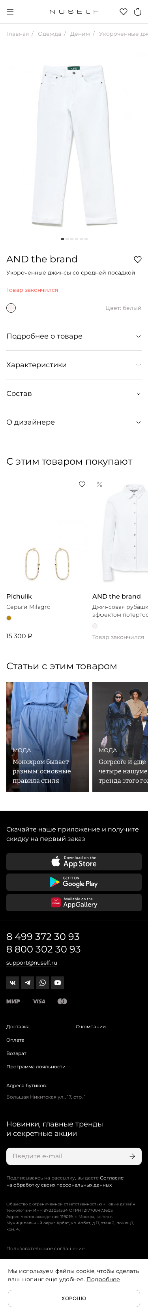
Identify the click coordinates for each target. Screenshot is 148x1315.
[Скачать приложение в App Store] (74, 861)
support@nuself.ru (31, 962)
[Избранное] (123, 12)
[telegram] (27, 982)
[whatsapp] (42, 982)
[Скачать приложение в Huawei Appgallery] (74, 902)
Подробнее (103, 1279)
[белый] (11, 308)
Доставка (18, 1026)
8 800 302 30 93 (43, 949)
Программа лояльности (36, 1067)
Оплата (15, 1040)
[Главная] (74, 12)
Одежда (48, 33)
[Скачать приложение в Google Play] (74, 882)
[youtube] (57, 982)
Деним (79, 33)
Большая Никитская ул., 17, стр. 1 (46, 1097)
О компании (91, 1026)
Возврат (16, 1053)
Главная (17, 33)
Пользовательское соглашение (45, 1248)
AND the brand (42, 259)
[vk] (12, 982)
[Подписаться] (131, 1156)
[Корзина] (138, 12)
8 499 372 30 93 (43, 936)
